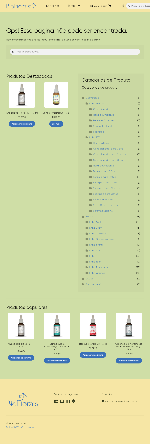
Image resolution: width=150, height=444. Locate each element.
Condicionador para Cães (108, 148)
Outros (89, 278)
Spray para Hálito (103, 210)
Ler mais (56, 124)
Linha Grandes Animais (102, 239)
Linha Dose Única (99, 233)
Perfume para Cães (104, 171)
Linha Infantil (96, 244)
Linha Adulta (96, 222)
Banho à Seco (101, 143)
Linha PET (94, 137)
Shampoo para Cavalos (106, 188)
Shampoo (98, 131)
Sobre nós (52, 5)
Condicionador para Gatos (108, 160)
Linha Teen (95, 261)
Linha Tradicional (98, 267)
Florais (71, 5)
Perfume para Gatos (104, 177)
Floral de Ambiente (103, 114)
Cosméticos (92, 97)
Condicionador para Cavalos (109, 154)
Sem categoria (94, 284)
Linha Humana (97, 103)
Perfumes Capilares (104, 120)
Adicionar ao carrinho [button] (22, 124)
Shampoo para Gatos (105, 193)
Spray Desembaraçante (106, 205)
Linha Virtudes (97, 273)
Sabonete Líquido (103, 126)
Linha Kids (94, 250)
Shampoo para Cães (105, 182)
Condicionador (101, 109)
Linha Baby (95, 227)
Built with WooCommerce (20, 427)
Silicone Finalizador (103, 199)
